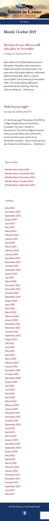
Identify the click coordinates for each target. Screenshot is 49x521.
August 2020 (11, 382)
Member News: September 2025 (20, 185)
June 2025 (10, 223)
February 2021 (12, 362)
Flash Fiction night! (16, 107)
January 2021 (11, 366)
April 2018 (10, 459)
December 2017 (12, 474)
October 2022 (11, 293)
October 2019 (11, 420)
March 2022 (10, 312)
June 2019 (10, 428)
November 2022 (12, 289)
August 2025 (11, 219)
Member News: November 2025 (20, 177)
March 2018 (10, 463)
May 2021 (10, 351)
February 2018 (12, 467)
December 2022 (12, 285)
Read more (28, 89)
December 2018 (12, 443)
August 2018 (11, 451)
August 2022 (11, 300)
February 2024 (12, 250)
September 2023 (13, 269)
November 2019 (12, 416)
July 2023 (9, 277)
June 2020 (10, 389)
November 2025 (12, 211)
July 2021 (9, 343)
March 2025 (10, 231)
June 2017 (10, 490)
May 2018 (10, 455)
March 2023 (10, 281)
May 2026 (10, 208)
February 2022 (12, 316)
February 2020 (12, 405)
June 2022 (10, 304)
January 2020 (11, 409)
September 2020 (13, 378)
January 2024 (11, 254)
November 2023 (12, 262)
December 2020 (12, 370)
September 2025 (13, 215)
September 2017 (13, 486)
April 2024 (10, 242)
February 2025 (12, 235)
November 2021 (12, 327)
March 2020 (10, 401)
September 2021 (13, 335)
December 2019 (12, 412)
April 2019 (10, 432)
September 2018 (13, 447)
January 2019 (11, 440)
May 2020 (10, 393)
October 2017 (11, 482)
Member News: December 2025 (20, 173)
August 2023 (11, 273)
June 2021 (10, 347)
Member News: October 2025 (19, 181)
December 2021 (12, 324)
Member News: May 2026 (17, 169)
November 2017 (12, 478)
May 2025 (10, 227)
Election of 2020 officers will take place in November (22, 47)
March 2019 (10, 436)
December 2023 (12, 258)
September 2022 (13, 296)
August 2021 (11, 339)
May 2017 (10, 494)
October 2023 (11, 266)
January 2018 (11, 471)
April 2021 (10, 355)
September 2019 (13, 424)
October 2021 (11, 331)
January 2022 (11, 320)
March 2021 (10, 358)
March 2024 (10, 246)
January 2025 (11, 239)
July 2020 (9, 385)
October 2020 (11, 374)
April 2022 (10, 308)
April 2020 (10, 397)
